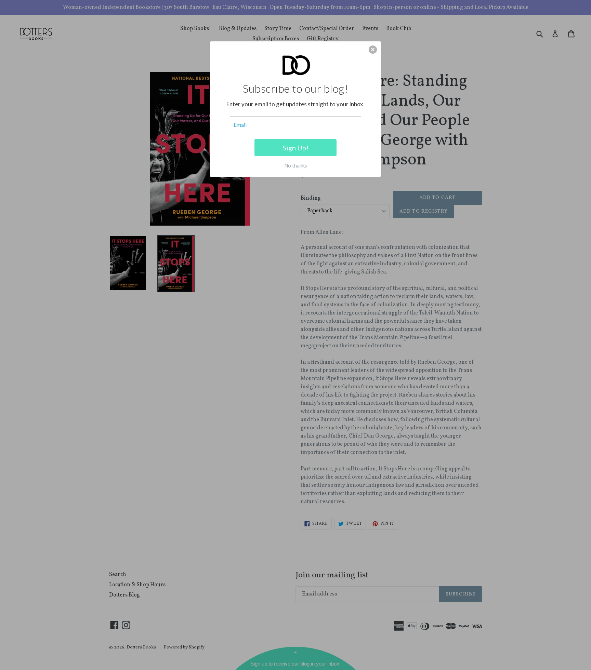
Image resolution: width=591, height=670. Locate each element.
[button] (373, 49)
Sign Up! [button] (295, 148)
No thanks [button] (295, 165)
